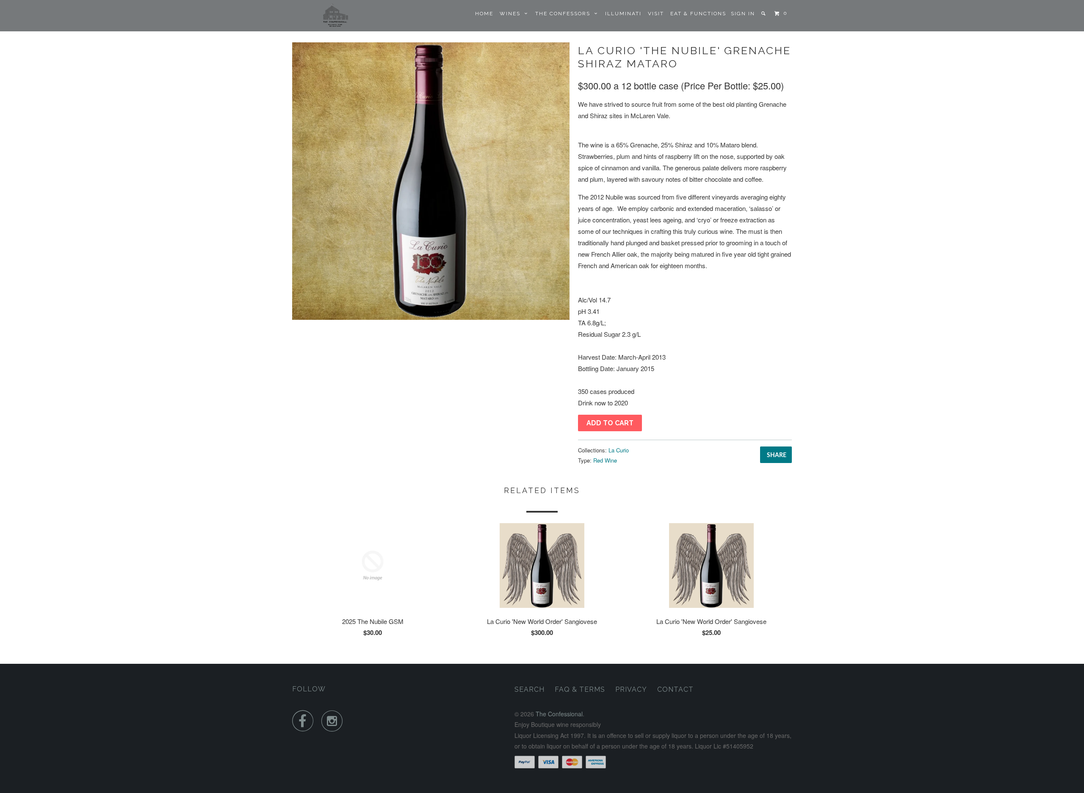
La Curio (618, 450)
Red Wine (605, 460)
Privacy (631, 689)
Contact (675, 689)
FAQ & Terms (580, 689)
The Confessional (559, 714)
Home (484, 14)
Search (529, 689)
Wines (512, 14)
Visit (656, 14)
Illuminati (623, 14)
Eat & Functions (698, 14)
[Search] (764, 13)
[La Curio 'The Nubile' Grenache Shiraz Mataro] (431, 181)
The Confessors (565, 14)
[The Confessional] (335, 15)
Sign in (743, 14)
